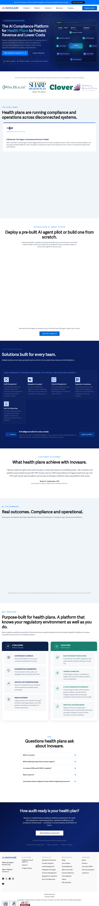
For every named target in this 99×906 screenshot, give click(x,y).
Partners (84, 863)
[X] (6, 879)
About (84, 860)
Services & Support (88, 870)
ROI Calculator (66, 882)
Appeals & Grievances (49, 860)
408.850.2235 (6, 865)
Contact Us (85, 873)
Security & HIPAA (87, 866)
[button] (30, 8)
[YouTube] (3, 884)
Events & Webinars (68, 873)
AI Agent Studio (27, 868)
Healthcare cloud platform (27, 861)
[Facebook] (3, 879)
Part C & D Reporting (48, 879)
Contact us (5, 872)
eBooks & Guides (67, 870)
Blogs (63, 860)
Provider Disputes (48, 863)
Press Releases (66, 876)
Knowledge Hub (67, 866)
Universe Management (49, 873)
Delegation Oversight (49, 870)
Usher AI (24, 865)
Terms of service (49, 894)
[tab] (18, 368)
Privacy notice (49, 897)
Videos (64, 879)
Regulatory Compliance (49, 876)
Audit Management (48, 866)
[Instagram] (13, 879)
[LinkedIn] (10, 879)
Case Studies (66, 863)
